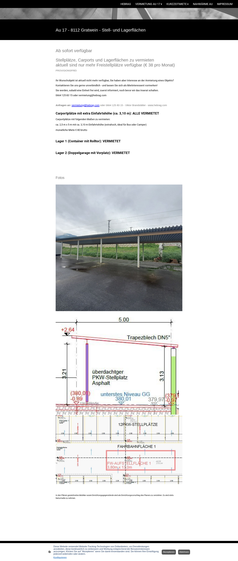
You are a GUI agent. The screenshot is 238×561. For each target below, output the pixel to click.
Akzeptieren (169, 552)
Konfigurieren (60, 557)
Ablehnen (184, 552)
